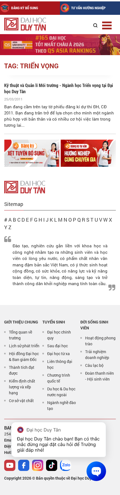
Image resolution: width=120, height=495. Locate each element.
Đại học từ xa (58, 353)
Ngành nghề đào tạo (61, 405)
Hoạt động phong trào (100, 340)
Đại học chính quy (59, 335)
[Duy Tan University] (30, 24)
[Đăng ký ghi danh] (31, 153)
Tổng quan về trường (20, 335)
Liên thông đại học (59, 364)
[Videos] (9, 465)
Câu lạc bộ (94, 365)
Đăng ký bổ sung (24, 7)
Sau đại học (57, 345)
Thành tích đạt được (21, 370)
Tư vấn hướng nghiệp (88, 7)
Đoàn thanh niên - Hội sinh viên (99, 376)
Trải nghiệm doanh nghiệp (97, 354)
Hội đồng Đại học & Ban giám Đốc (24, 356)
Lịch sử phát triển (24, 345)
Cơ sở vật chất (21, 400)
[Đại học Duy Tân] (24, 186)
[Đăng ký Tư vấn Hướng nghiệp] (88, 153)
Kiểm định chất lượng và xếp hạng (22, 386)
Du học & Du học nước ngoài (61, 391)
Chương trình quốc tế (58, 378)
